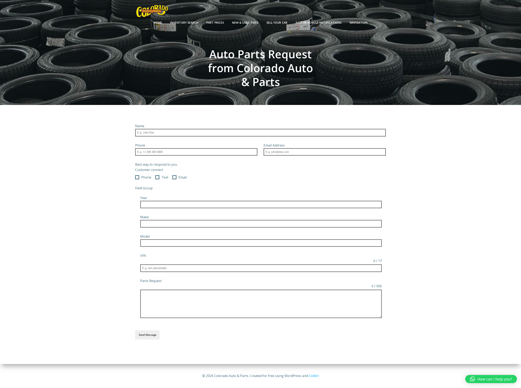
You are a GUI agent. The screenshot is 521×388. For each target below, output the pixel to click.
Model (145, 236)
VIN (143, 255)
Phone (140, 145)
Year (143, 198)
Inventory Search (184, 22)
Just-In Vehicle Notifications (318, 22)
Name (139, 126)
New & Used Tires (245, 22)
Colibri (314, 376)
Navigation (359, 22)
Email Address (274, 145)
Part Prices (215, 22)
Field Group (144, 188)
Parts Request (151, 281)
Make (144, 217)
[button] (491, 379)
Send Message (147, 334)
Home (157, 22)
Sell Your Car (276, 22)
